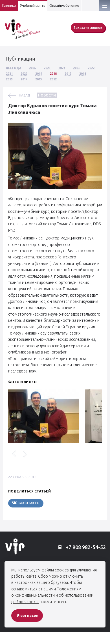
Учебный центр (32, 5)
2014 (24, 79)
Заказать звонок (88, 27)
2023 (76, 68)
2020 (24, 73)
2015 (9, 79)
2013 (38, 79)
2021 (9, 73)
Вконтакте (29, 503)
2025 (47, 68)
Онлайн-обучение (64, 5)
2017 (68, 73)
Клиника (9, 5)
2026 (32, 68)
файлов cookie (25, 601)
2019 (38, 73)
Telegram (60, 503)
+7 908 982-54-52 (85, 547)
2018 (53, 73)
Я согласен (27, 615)
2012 (53, 79)
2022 (91, 68)
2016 (82, 73)
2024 (61, 68)
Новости (47, 95)
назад (24, 95)
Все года (13, 68)
